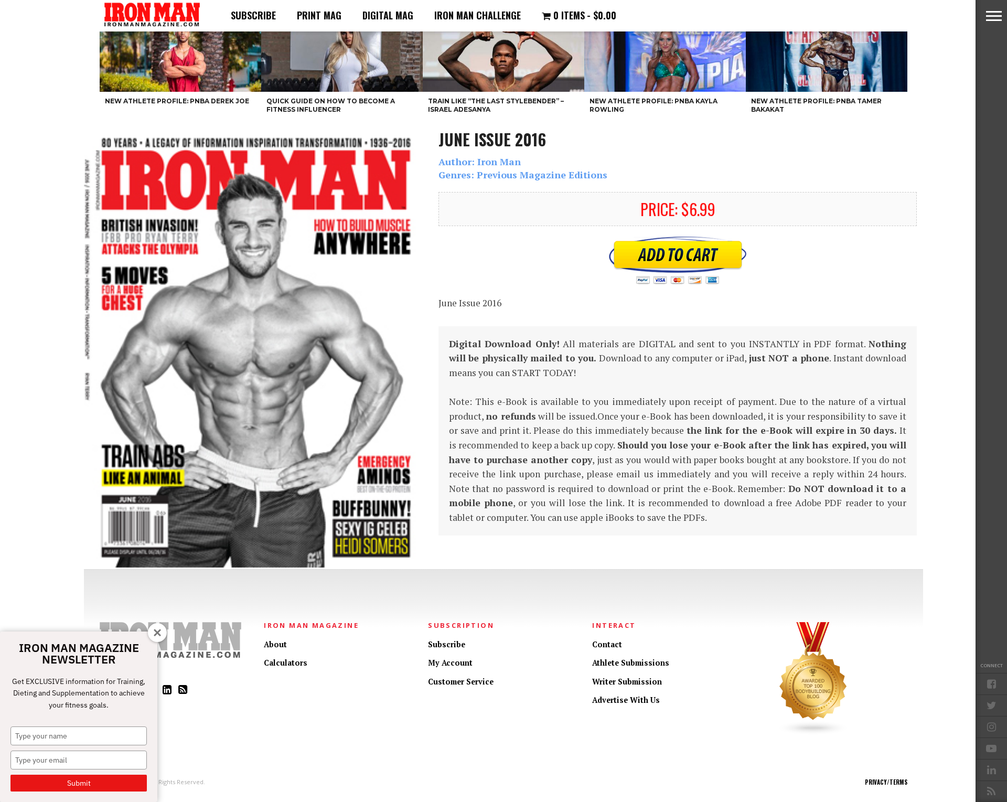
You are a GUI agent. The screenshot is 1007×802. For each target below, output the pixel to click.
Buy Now (677, 261)
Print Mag (319, 15)
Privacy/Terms (886, 782)
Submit (79, 783)
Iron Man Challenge (477, 15)
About (275, 644)
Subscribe (253, 15)
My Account (450, 663)
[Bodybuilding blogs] (813, 732)
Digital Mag (387, 15)
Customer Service (461, 682)
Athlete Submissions (630, 663)
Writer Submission (627, 682)
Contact (607, 644)
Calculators (285, 663)
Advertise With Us (626, 700)
